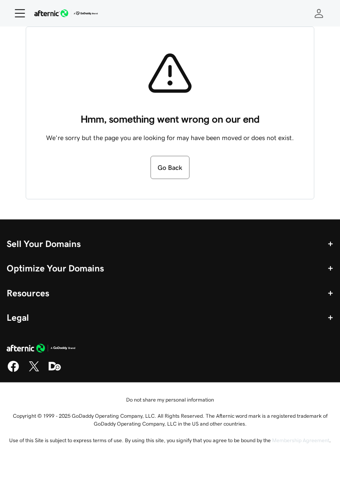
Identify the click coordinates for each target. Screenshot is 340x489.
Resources (28, 293)
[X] (34, 370)
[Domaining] (54, 370)
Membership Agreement (300, 440)
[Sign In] (319, 13)
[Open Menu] (16, 13)
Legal (18, 317)
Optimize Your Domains (55, 268)
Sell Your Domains (44, 243)
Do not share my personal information (170, 399)
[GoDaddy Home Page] (41, 349)
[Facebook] (13, 370)
